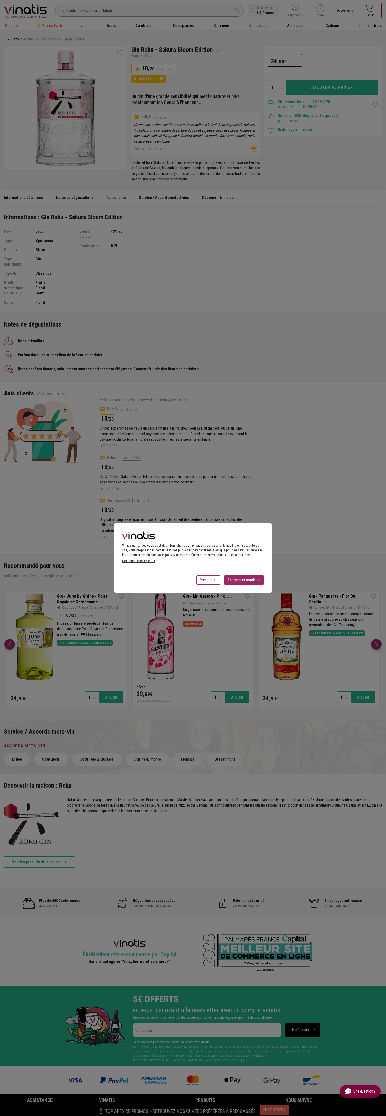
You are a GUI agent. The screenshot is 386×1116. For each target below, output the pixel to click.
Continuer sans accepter (138, 561)
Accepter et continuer (243, 580)
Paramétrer (208, 580)
